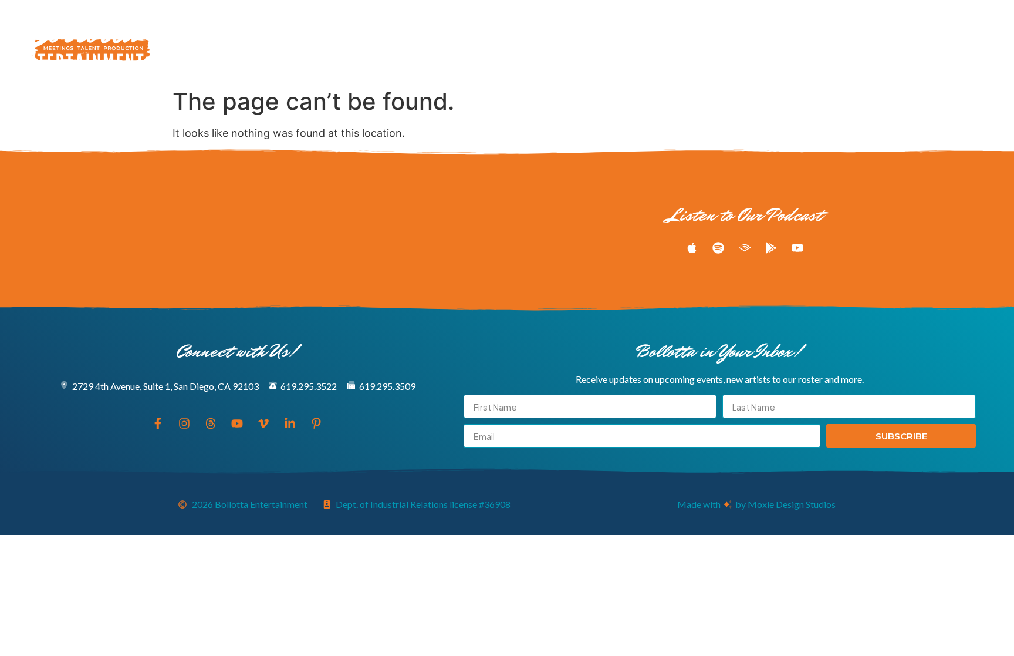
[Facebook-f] (862, 41)
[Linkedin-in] (971, 41)
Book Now (625, 42)
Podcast (482, 42)
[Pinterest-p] (992, 41)
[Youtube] (927, 41)
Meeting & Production (403, 42)
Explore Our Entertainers (289, 42)
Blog (525, 42)
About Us (571, 42)
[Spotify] (718, 248)
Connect (679, 42)
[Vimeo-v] (949, 41)
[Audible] (744, 248)
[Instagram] (884, 41)
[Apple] (692, 248)
